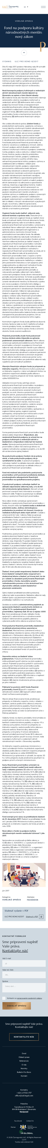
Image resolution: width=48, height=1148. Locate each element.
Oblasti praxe (24, 1057)
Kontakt (24, 1076)
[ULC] (10, 7)
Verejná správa (11, 900)
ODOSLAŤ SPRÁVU (16, 1006)
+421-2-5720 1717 (24, 1093)
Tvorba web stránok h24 (24, 1142)
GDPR (24, 1140)
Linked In (30, 1121)
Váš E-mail (6, 958)
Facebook (33, 900)
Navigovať (24, 1112)
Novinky (24, 1068)
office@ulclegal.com (24, 1095)
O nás (24, 1065)
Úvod (24, 1053)
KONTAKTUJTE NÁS (24, 1037)
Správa (5, 981)
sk (25, 7)
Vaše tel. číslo (7, 970)
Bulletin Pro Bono (24, 1072)
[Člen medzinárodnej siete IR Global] (26, 1132)
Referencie (24, 1061)
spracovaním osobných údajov (29, 998)
